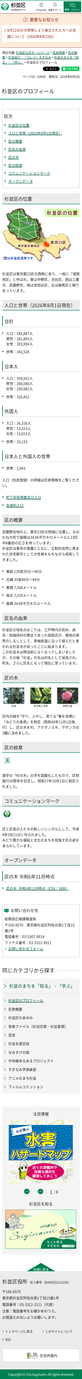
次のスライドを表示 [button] (40, 1191)
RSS (8, 1339)
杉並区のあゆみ (20, 1017)
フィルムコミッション (25, 1086)
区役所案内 (48, 1355)
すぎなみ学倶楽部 (22, 1069)
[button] (41, 7)
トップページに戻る (19, 1331)
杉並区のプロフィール (25, 1000)
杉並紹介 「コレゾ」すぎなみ (29, 57)
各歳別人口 (15, 505)
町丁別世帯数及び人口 (23, 497)
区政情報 (59, 52)
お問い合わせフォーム (25, 948)
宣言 (11, 1035)
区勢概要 (15, 1009)
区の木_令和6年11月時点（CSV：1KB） (37, 888)
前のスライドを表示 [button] (27, 1191)
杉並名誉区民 (18, 1043)
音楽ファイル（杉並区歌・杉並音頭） (38, 1026)
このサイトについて (59, 1331)
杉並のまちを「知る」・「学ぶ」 (42, 986)
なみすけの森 (18, 1052)
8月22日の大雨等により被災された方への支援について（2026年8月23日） (41, 33)
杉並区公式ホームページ (33, 52)
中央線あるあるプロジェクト (31, 1060)
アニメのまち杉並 (22, 1078)
